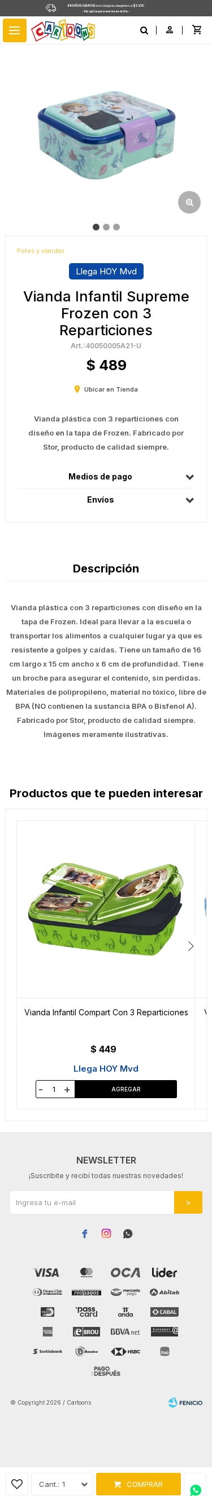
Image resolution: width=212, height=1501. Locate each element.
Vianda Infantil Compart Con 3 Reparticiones (106, 1012)
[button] (191, 946)
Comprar (145, 1484)
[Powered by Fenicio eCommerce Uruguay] (185, 1402)
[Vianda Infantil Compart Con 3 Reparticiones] (106, 909)
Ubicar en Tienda (111, 389)
